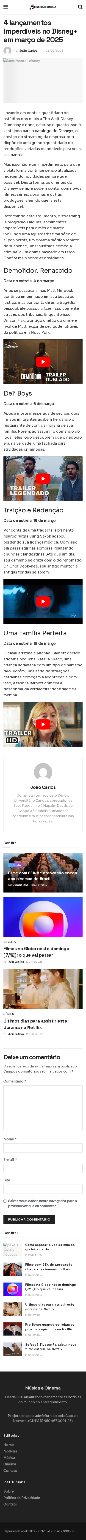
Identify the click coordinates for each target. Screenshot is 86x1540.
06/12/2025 (35, 1034)
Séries (8, 1014)
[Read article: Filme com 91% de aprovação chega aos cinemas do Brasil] (12, 1269)
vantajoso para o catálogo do (38, 130)
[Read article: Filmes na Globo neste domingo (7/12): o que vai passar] (43, 917)
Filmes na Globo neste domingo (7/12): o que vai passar (50, 1287)
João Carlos (28, 51)
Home (8, 1445)
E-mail (10, 1159)
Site (6, 1180)
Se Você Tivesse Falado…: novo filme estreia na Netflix (50, 1346)
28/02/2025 (55, 51)
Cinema (15, 865)
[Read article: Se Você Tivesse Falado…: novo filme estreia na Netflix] (12, 1349)
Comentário (14, 1081)
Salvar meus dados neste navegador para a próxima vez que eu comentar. (42, 1203)
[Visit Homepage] (43, 7)
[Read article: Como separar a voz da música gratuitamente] (12, 1249)
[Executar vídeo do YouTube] (43, 361)
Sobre (8, 1491)
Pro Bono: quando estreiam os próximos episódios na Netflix (49, 1326)
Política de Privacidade (21, 1498)
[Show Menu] (5, 7)
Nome (10, 1139)
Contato (10, 1471)
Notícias (10, 1451)
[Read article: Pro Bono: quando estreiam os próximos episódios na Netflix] (12, 1329)
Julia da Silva (20, 885)
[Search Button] (80, 7)
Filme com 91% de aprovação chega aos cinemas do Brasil (48, 1266)
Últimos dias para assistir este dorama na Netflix (49, 1306)
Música (9, 1458)
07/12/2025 (40, 885)
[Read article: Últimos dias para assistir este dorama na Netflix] (43, 989)
